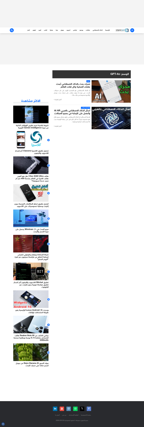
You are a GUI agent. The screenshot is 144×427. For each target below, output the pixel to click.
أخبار (28, 30)
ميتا (57, 30)
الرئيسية (107, 30)
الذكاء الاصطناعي (98, 30)
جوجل (62, 30)
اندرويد (68, 30)
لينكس (75, 30)
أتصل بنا (57, 415)
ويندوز (81, 30)
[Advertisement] (72, 13)
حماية (51, 30)
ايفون (34, 30)
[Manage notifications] (3, 424)
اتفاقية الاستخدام (73, 415)
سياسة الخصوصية (86, 415)
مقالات (88, 30)
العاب (45, 30)
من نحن (64, 415)
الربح (40, 30)
